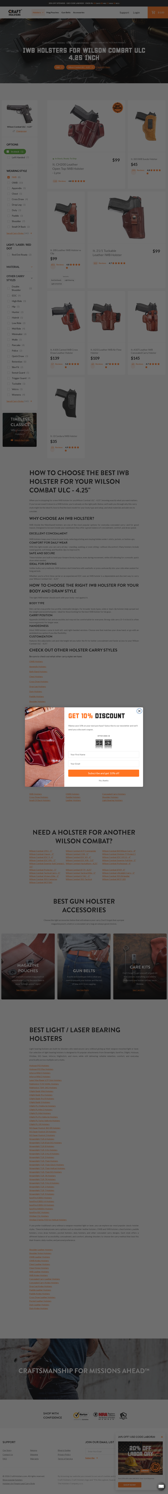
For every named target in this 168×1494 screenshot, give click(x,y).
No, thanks (104, 780)
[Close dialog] (139, 711)
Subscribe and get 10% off (103, 773)
